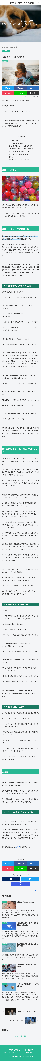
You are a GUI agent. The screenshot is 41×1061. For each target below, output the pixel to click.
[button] (37, 518)
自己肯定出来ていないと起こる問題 (21, 146)
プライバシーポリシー (11, 1053)
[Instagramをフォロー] (20, 884)
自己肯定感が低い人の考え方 (19, 154)
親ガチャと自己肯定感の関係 (17, 143)
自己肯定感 (6, 51)
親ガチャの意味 (13, 140)
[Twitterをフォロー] (30, 879)
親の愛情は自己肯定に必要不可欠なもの (21, 149)
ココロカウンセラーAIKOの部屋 (20, 2)
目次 (17, 136)
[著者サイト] (11, 879)
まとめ (11, 157)
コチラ (17, 847)
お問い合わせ (30, 1053)
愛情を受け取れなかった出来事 (19, 151)
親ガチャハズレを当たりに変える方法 (21, 160)
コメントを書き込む (20, 1036)
